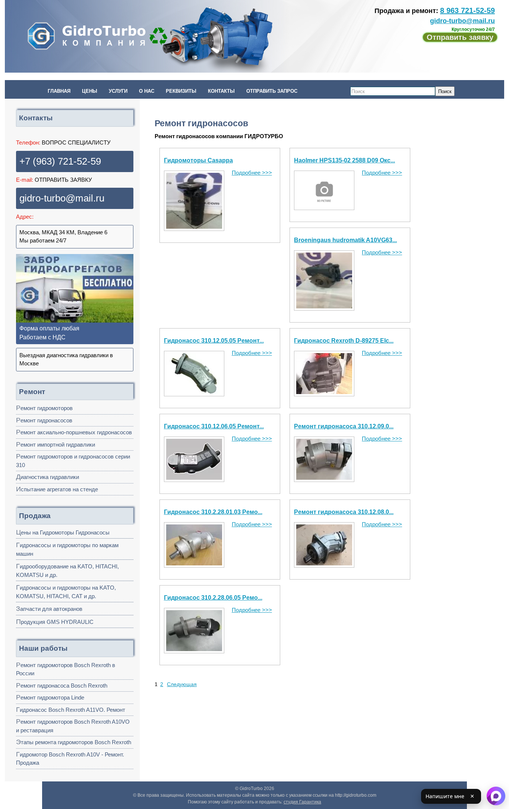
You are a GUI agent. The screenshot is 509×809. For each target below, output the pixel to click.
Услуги (118, 91)
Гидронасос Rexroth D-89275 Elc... (343, 340)
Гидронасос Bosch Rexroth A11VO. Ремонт (70, 709)
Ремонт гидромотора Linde (50, 697)
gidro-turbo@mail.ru (462, 21)
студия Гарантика (302, 802)
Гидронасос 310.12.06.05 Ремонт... (214, 426)
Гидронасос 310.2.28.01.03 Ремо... (213, 512)
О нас (146, 91)
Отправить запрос (271, 91)
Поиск (445, 91)
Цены (89, 91)
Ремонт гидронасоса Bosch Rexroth (61, 685)
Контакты (221, 91)
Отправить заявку (460, 37)
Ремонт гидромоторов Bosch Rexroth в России (65, 669)
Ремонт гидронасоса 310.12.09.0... (343, 426)
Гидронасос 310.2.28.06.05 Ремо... (213, 597)
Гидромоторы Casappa (198, 160)
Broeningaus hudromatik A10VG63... (345, 240)
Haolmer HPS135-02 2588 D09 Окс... (344, 160)
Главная (59, 91)
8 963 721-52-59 (467, 10)
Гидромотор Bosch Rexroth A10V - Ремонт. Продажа (70, 758)
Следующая (182, 684)
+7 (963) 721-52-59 (60, 161)
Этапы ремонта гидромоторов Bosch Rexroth (73, 742)
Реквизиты (181, 91)
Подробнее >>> (252, 172)
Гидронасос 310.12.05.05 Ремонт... (214, 340)
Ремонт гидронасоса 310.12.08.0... (343, 512)
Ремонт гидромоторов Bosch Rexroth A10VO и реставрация (73, 725)
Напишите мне (445, 796)
